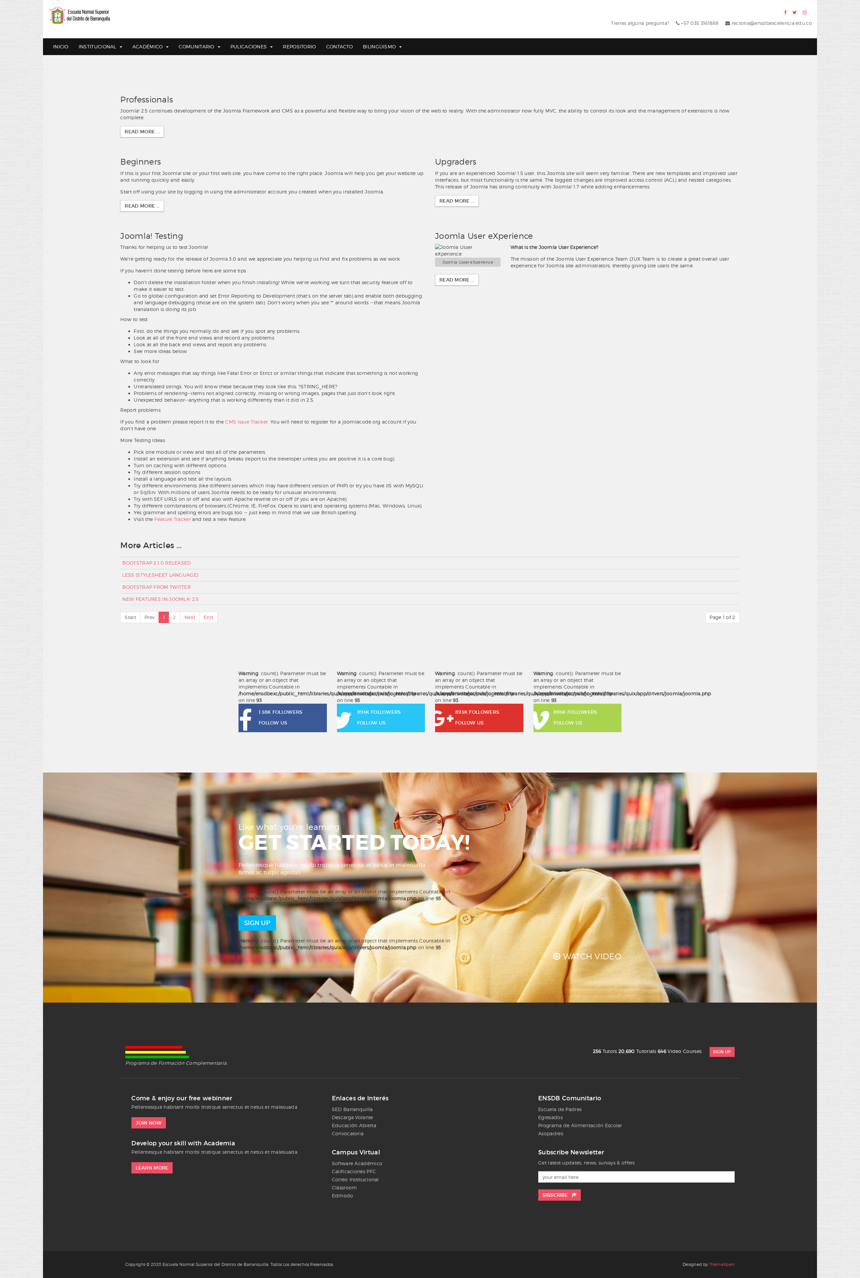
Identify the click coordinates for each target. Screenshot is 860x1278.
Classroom (344, 1187)
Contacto (339, 46)
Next (189, 617)
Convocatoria (348, 1133)
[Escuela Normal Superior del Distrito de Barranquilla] (80, 15)
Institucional (97, 46)
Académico (147, 46)
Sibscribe (557, 1195)
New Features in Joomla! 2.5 (160, 599)
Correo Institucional (355, 1179)
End (208, 617)
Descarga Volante (352, 1117)
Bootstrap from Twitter (156, 587)
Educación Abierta (354, 1125)
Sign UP (722, 1051)
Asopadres (550, 1133)
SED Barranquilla (352, 1109)
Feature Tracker (172, 519)
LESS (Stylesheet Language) (160, 575)
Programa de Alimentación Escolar (580, 1125)
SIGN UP (257, 922)
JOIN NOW (148, 1123)
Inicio (61, 46)
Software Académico (357, 1163)
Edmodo (342, 1195)
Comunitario (196, 46)
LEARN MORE (152, 1168)
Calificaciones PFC (354, 1171)
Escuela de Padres (560, 1109)
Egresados (550, 1117)
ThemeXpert (722, 1264)
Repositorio (299, 46)
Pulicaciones (248, 46)
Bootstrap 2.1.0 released (156, 563)
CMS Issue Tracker (246, 422)
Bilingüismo (379, 46)
